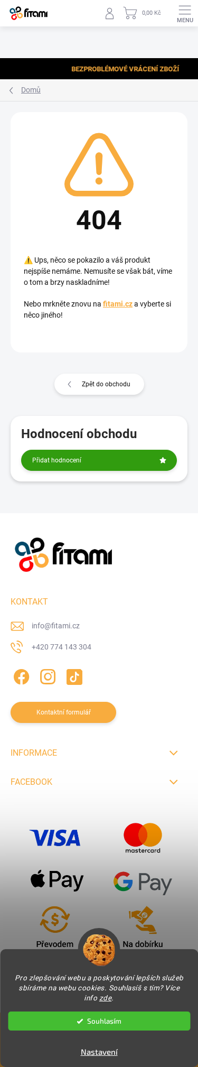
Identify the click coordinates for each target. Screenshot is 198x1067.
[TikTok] (72, 674)
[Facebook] (20, 674)
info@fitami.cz (56, 625)
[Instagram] (46, 674)
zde (105, 998)
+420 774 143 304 (61, 647)
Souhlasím (104, 1021)
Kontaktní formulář (63, 712)
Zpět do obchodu (106, 384)
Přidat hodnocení (56, 460)
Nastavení (99, 1051)
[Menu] (185, 13)
